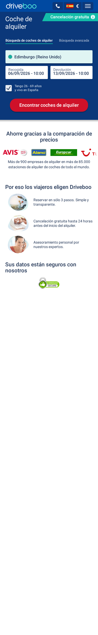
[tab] (29, 39)
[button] (58, 6)
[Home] (21, 5)
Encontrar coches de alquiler (49, 105)
